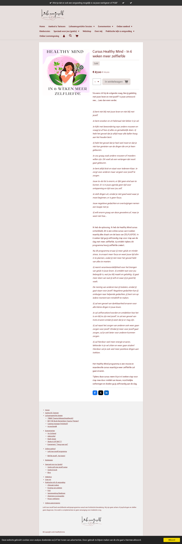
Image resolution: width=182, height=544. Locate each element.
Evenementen (50, 431)
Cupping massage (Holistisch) (58, 424)
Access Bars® (52, 426)
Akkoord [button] (171, 540)
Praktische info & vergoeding (55, 482)
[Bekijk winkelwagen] (77, 36)
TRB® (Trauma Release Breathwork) (60, 418)
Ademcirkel (51, 436)
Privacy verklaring (53, 499)
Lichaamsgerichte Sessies (54, 415)
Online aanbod (50, 449)
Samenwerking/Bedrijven (56, 493)
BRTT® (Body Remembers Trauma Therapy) (63, 421)
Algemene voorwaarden (56, 496)
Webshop (48, 477)
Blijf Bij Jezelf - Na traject (56, 456)
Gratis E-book (52, 470)
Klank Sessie (52, 439)
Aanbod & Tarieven (52, 413)
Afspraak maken (53, 485)
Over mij (48, 479)
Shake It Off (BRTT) (55, 441)
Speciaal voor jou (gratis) (53, 464)
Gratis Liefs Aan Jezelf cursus (57, 467)
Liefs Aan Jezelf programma (57, 451)
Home (47, 410)
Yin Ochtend (52, 433)
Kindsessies (49, 460)
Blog (49, 472)
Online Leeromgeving (52, 503)
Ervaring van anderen (55, 488)
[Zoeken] (70, 36)
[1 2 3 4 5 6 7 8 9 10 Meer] (97, 81)
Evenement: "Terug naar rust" (58, 444)
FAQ (49, 490)
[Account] (64, 36)
